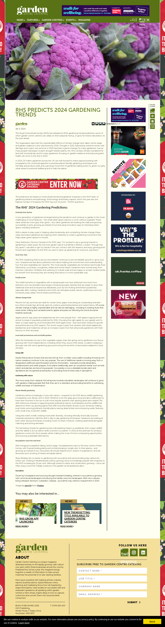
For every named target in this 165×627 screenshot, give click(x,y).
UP (152, 127)
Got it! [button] (152, 621)
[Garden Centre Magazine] (32, 11)
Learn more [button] (24, 623)
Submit (132, 602)
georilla (27, 485)
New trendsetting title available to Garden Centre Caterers (77, 517)
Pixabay (40, 485)
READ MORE (21, 526)
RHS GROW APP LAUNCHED (29, 520)
